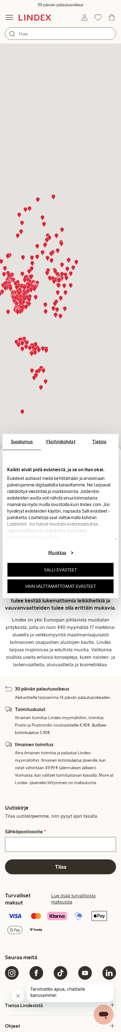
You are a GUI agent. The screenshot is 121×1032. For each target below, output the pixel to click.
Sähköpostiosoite (25, 831)
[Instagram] (12, 973)
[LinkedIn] (109, 973)
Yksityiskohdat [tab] (60, 441)
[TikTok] (60, 973)
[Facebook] (36, 973)
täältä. (53, 537)
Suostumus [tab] (22, 441)
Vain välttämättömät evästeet (60, 586)
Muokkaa (57, 552)
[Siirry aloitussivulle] (35, 17)
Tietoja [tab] (99, 441)
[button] (44, 224)
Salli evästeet (60, 570)
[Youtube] (85, 973)
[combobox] (60, 33)
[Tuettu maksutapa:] (60, 923)
